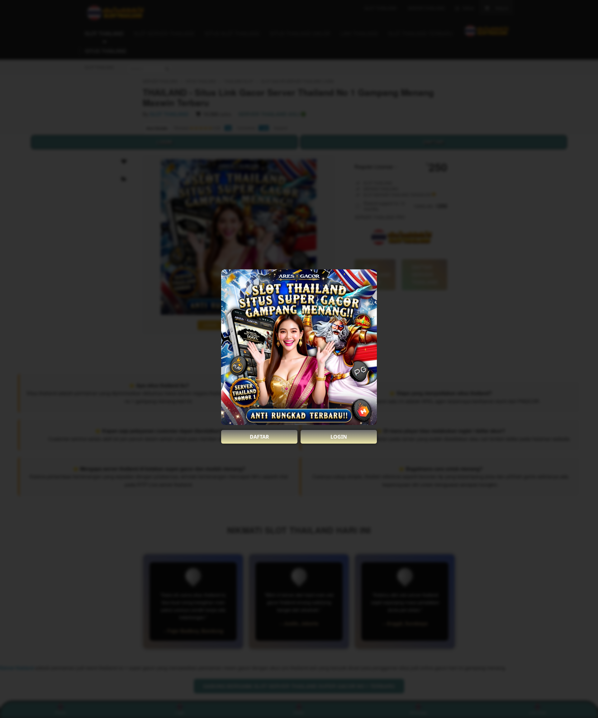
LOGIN (338, 436)
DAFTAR (259, 436)
